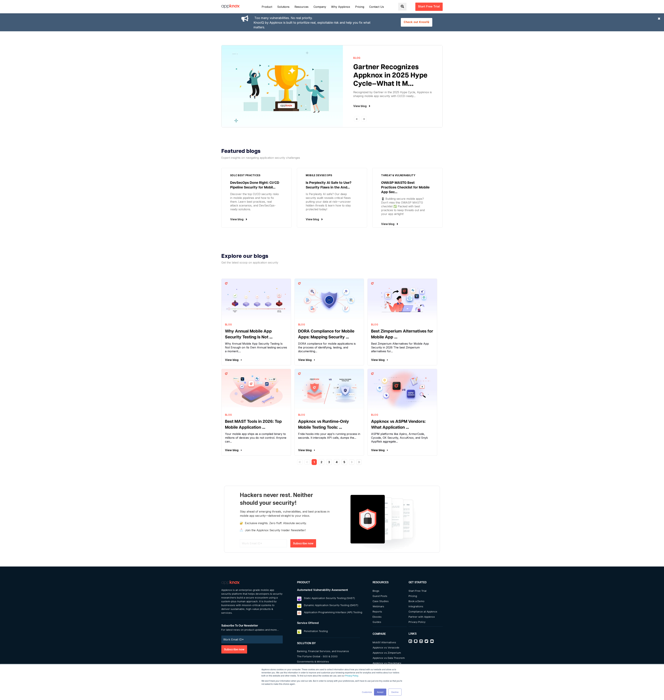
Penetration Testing (316, 631)
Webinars (378, 606)
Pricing (413, 596)
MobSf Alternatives (384, 642)
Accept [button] (380, 691)
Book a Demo (417, 601)
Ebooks (377, 617)
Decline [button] (395, 691)
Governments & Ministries (313, 662)
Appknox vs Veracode (386, 648)
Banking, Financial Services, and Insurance (323, 651)
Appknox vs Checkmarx (387, 663)
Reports (377, 612)
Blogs (376, 591)
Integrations (416, 606)
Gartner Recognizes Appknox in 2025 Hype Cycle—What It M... (390, 76)
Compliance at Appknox (423, 612)
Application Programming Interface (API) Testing (333, 612)
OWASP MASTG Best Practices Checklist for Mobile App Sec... (405, 187)
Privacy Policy (351, 675)
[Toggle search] (402, 7)
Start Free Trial (418, 591)
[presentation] (356, 119)
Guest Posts (380, 596)
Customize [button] (367, 691)
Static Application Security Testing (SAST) (329, 598)
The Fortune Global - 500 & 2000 (317, 656)
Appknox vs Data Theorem (389, 658)
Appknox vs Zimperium (387, 653)
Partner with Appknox (422, 617)
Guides (377, 622)
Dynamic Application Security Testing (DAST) (331, 605)
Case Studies (381, 601)
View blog (232, 360)
